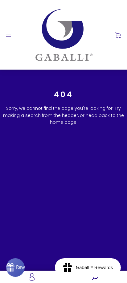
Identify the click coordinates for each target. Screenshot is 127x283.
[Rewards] (15, 267)
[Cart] (118, 35)
